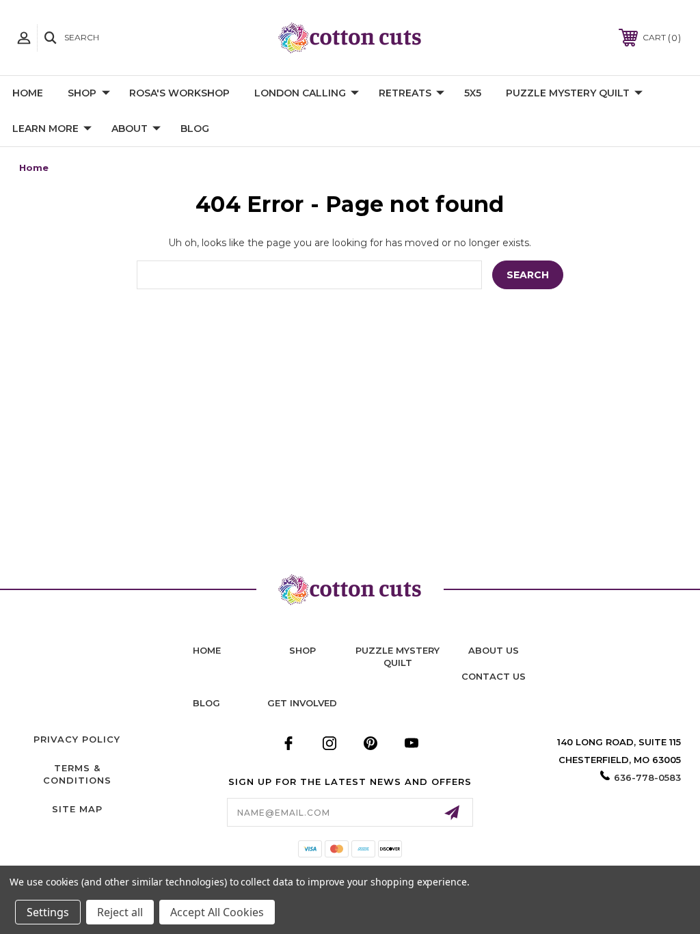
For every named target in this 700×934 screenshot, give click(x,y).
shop (302, 650)
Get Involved (302, 702)
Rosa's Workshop (179, 93)
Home (27, 93)
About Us (493, 650)
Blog (194, 128)
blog (206, 702)
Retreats (405, 93)
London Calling (300, 93)
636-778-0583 (647, 777)
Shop (82, 93)
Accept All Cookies (217, 912)
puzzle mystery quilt (397, 656)
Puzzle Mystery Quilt (568, 93)
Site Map (77, 808)
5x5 (472, 93)
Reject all (120, 912)
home (207, 650)
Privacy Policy (76, 739)
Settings (48, 912)
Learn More (45, 128)
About (129, 128)
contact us (493, 676)
